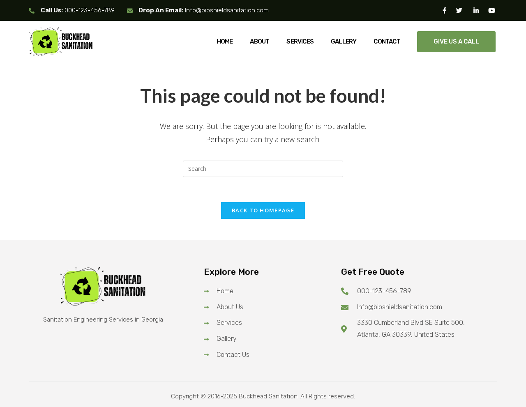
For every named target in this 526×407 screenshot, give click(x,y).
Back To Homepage (263, 210)
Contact (387, 41)
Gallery (343, 41)
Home (225, 41)
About (259, 41)
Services (300, 41)
